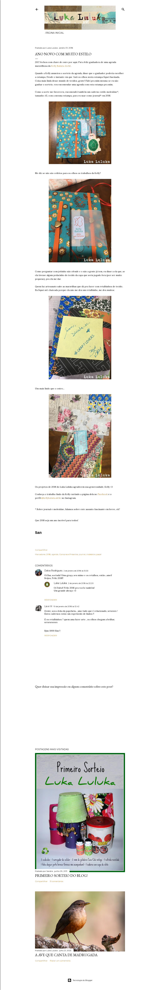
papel (98, 554)
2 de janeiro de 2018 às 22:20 (81, 583)
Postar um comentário (60, 960)
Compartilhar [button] (41, 550)
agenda (55, 554)
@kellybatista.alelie (51, 498)
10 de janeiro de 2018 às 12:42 (66, 606)
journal (82, 554)
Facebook (103, 494)
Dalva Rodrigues (53, 570)
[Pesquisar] (123, 9)
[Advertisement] (80, 718)
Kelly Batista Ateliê (61, 65)
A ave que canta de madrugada (66, 954)
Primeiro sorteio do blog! (61, 875)
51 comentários (56, 881)
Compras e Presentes (68, 554)
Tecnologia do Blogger (82, 980)
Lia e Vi (48, 606)
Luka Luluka (60, 583)
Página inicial (54, 32)
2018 (48, 554)
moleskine (90, 554)
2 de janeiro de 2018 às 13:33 (76, 571)
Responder (50, 600)
